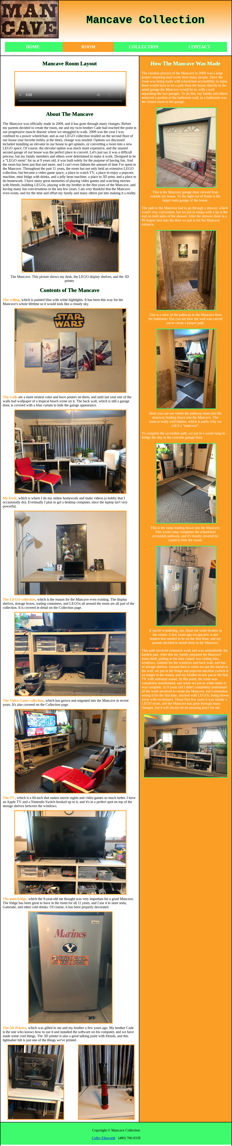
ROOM (88, 46)
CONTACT (199, 46)
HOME (33, 46)
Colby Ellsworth (103, 1138)
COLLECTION (144, 46)
